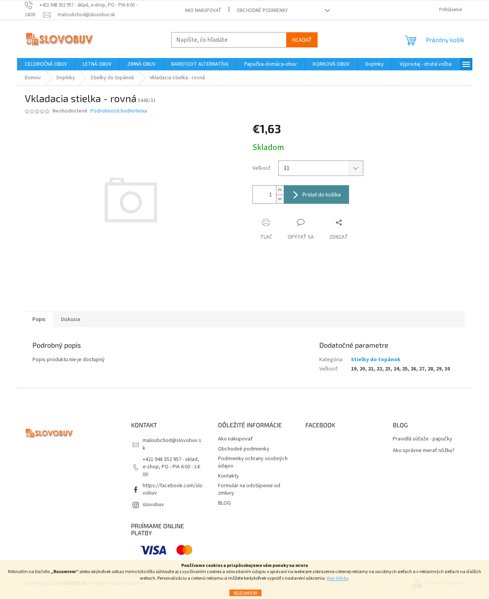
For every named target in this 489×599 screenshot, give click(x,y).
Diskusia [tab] (70, 319)
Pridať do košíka (321, 194)
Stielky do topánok (375, 359)
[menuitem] (46, 64)
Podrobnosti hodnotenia (118, 111)
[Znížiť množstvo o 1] (280, 199)
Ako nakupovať (203, 10)
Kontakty (228, 476)
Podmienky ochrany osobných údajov (253, 462)
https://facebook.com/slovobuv (173, 489)
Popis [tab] (39, 319)
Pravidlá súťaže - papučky (422, 439)
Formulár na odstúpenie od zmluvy (249, 489)
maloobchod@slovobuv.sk (172, 444)
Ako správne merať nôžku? (424, 450)
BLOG (224, 503)
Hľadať (302, 39)
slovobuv (153, 505)
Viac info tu (337, 578)
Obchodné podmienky (262, 10)
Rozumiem (245, 593)
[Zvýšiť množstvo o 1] (280, 190)
